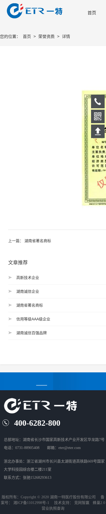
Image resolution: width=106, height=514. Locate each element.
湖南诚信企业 (27, 291)
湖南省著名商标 (37, 241)
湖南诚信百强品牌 (31, 333)
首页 (27, 36)
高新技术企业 (27, 277)
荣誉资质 (47, 36)
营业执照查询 (53, 508)
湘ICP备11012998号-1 (31, 503)
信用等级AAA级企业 (33, 319)
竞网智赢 (81, 503)
